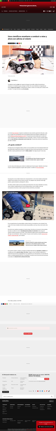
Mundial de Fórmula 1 (22, 388)
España (41, 29)
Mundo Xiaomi (5, 413)
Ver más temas (5, 391)
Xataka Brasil (5, 422)
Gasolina (18, 29)
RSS (44, 391)
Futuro (12, 387)
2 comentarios (12, 43)
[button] (14, 80)
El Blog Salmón (49, 406)
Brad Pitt (28, 29)
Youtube (50, 11)
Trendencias (42, 406)
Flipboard (19, 43)
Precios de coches (14, 384)
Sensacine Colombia (19, 422)
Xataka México (5, 420)
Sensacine (19, 406)
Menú (4, 7)
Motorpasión (28, 5)
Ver (28, 333)
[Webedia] (5, 400)
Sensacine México (20, 420)
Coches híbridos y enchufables (23, 378)
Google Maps (23, 29)
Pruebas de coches (22, 382)
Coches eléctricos (14, 377)
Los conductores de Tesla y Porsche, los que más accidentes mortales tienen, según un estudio (35, 159)
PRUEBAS (5, 11)
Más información (29, 429)
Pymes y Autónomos (49, 408)
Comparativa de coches (23, 385)
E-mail (21, 43)
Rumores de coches (5, 385)
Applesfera (4, 409)
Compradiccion (42, 409)
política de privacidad (42, 381)
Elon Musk (33, 29)
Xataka (4, 406)
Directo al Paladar (27, 406)
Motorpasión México (34, 421)
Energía (37, 29)
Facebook (46, 11)
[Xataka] (1, 1)
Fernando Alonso (50, 29)
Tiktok (53, 11)
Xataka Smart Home (5, 411)
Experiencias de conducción (27, 303)
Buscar (52, 397)
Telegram (44, 11)
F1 (26, 11)
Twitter (51, 11)
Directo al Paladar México (27, 421)
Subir (51, 401)
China (15, 29)
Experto (45, 29)
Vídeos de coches (16, 303)
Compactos (5, 381)
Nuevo (51, 7)
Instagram (48, 11)
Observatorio (22, 11)
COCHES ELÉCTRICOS (13, 11)
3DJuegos (11, 406)
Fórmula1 (4, 377)
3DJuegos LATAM (13, 420)
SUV (12, 381)
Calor (11, 29)
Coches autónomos (5, 388)
